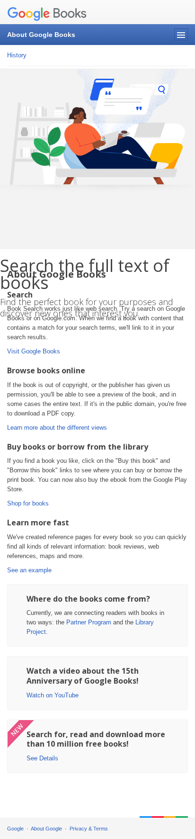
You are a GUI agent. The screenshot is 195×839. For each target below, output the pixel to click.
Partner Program (88, 622)
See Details (42, 758)
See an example (29, 570)
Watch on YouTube (53, 695)
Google (15, 828)
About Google (46, 828)
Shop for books (28, 503)
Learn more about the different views (57, 427)
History (17, 55)
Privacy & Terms (89, 828)
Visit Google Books (33, 351)
